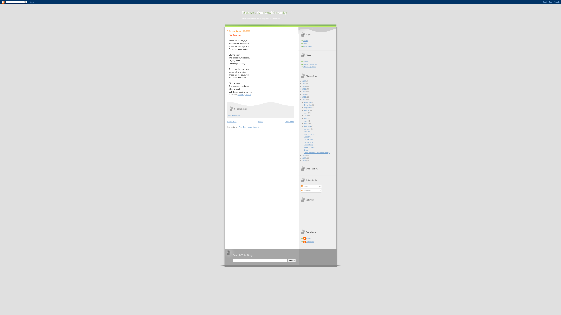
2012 (304, 91)
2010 (304, 97)
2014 (304, 86)
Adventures (307, 46)
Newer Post (232, 121)
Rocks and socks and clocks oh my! (317, 153)
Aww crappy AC (309, 134)
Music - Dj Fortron (309, 67)
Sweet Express (309, 147)
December (308, 102)
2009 (304, 99)
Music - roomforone (310, 64)
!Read (306, 150)
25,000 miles (308, 142)
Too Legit (307, 131)
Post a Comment (234, 115)
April (306, 121)
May (306, 118)
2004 (304, 161)
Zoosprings (310, 242)
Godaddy (307, 137)
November (308, 105)
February (307, 126)
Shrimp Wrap (308, 145)
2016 (304, 81)
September (308, 107)
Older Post (289, 121)
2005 (304, 158)
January (307, 129)
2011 (304, 94)
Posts (305, 186)
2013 (304, 89)
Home (260, 121)
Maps (305, 43)
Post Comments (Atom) (249, 127)
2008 (304, 155)
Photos (305, 61)
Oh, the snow (308, 139)
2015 (304, 84)
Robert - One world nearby (264, 12)
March (306, 123)
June (306, 115)
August (307, 110)
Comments (307, 191)
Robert (308, 238)
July (306, 113)
